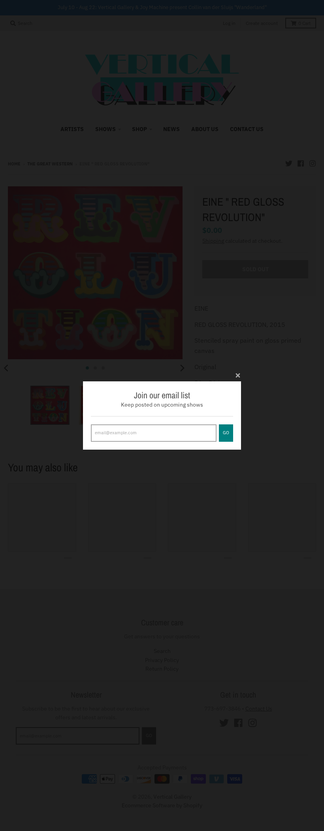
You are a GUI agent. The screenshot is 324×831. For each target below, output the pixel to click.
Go (226, 432)
